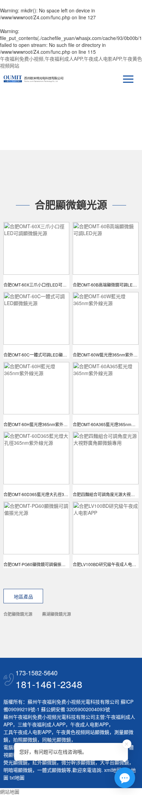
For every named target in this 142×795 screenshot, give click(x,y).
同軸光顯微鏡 (56, 739)
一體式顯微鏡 (51, 769)
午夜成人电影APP (89, 724)
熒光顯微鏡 (15, 762)
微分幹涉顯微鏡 (78, 762)
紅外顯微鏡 (44, 762)
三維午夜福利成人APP (41, 724)
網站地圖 (9, 791)
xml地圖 (112, 769)
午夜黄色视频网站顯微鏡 (82, 731)
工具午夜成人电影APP (27, 731)
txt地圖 (17, 777)
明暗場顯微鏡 (17, 769)
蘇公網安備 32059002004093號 (75, 709)
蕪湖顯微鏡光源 (56, 614)
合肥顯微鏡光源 (17, 614)
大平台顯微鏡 (114, 762)
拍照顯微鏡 (25, 739)
